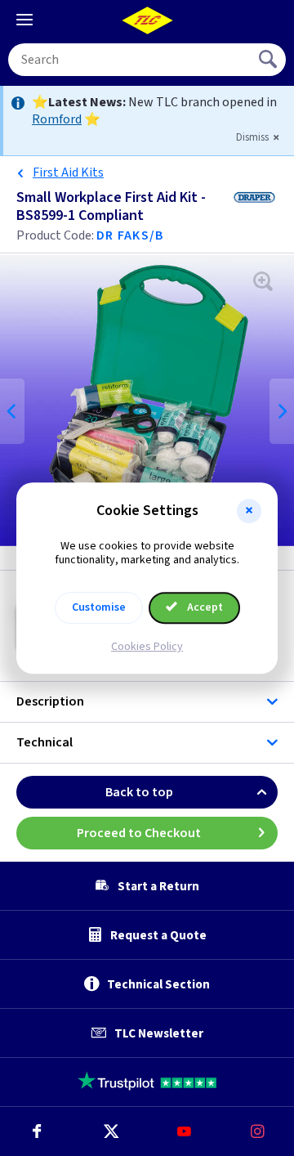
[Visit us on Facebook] (37, 1131)
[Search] (269, 59)
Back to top (139, 792)
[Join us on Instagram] (257, 1131)
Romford (57, 119)
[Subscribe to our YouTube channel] (183, 1131)
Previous (12, 411)
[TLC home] (147, 20)
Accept (204, 607)
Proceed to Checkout (139, 833)
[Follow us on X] (110, 1131)
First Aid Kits (68, 172)
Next (282, 411)
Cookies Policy (147, 646)
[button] (249, 511)
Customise (99, 607)
